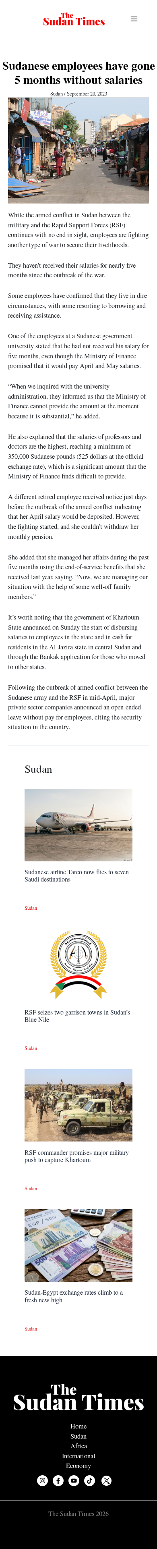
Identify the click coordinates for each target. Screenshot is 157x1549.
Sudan (56, 93)
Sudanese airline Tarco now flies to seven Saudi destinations (77, 875)
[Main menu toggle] (134, 19)
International (78, 1455)
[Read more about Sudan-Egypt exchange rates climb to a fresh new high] (78, 1244)
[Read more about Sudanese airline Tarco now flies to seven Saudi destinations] (78, 823)
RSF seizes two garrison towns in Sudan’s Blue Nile (77, 1015)
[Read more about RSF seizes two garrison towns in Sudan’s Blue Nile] (78, 964)
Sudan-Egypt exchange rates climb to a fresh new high (74, 1296)
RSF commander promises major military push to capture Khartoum (77, 1156)
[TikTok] (89, 1480)
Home (78, 1426)
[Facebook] (58, 1480)
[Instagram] (42, 1480)
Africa (78, 1445)
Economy (78, 1465)
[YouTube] (73, 1480)
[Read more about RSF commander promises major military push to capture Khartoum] (78, 1104)
